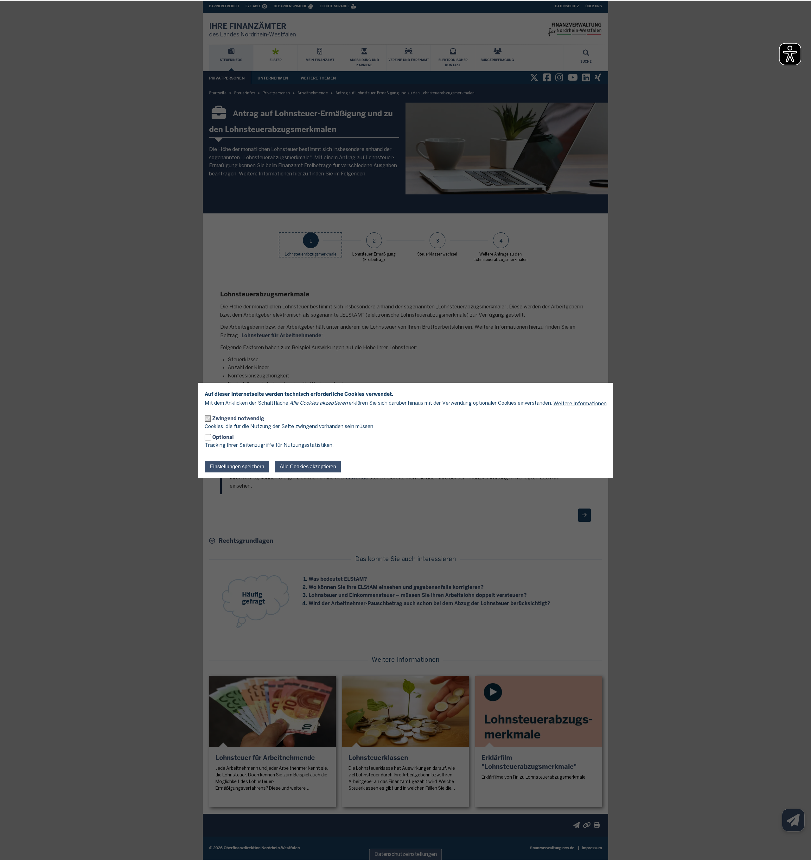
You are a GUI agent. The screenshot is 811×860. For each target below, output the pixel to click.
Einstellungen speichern (237, 466)
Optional (223, 437)
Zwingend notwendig (238, 418)
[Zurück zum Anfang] (798, 847)
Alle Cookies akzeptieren (308, 466)
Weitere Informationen (580, 404)
